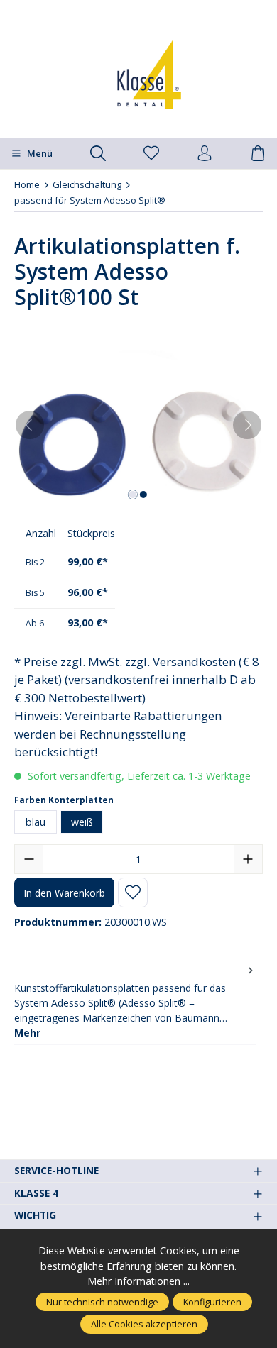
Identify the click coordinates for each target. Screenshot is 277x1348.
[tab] (135, 1001)
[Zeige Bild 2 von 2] (143, 494)
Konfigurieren (212, 1301)
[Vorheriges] (30, 425)
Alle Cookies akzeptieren (144, 1323)
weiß (82, 822)
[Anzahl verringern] (29, 859)
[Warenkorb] (258, 153)
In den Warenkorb (64, 893)
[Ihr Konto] (204, 153)
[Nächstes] (247, 425)
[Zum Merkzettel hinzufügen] (133, 892)
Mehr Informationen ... (138, 1281)
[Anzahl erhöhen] (248, 859)
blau (35, 822)
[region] (138, 425)
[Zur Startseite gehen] (138, 74)
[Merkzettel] (151, 153)
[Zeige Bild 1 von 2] (132, 494)
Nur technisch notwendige (102, 1301)
